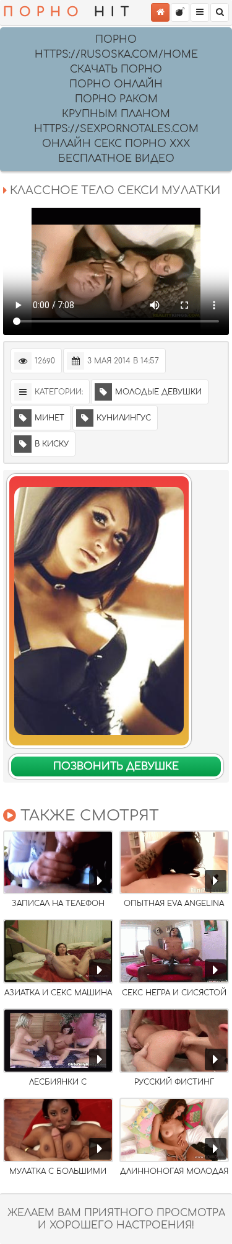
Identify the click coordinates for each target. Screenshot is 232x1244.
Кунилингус (124, 418)
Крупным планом (116, 114)
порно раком (116, 99)
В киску (52, 444)
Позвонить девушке (116, 766)
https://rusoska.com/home (116, 54)
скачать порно (116, 69)
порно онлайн (116, 84)
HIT (69, 12)
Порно (116, 39)
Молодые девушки (158, 392)
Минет (49, 418)
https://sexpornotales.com (116, 129)
